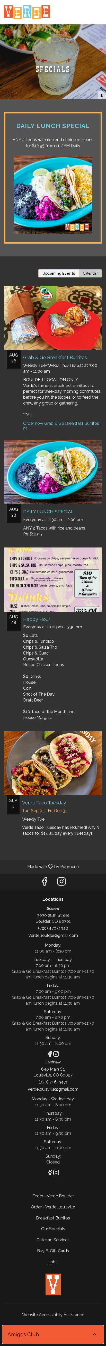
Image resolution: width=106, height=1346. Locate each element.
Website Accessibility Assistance (53, 1314)
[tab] (58, 273)
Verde (53, 1284)
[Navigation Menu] (99, 7)
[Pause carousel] (102, 95)
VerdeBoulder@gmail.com (53, 935)
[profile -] (86, 7)
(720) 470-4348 (53, 928)
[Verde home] (27, 12)
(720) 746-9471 (53, 1082)
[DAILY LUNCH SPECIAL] (53, 493)
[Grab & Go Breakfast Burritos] (53, 350)
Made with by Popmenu (41, 866)
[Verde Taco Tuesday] (53, 789)
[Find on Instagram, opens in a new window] (61, 882)
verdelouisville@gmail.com (53, 1089)
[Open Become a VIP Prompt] (94, 1334)
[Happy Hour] (53, 639)
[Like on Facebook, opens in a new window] (44, 882)
